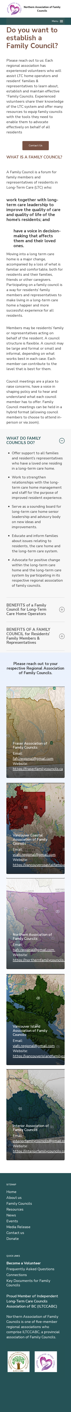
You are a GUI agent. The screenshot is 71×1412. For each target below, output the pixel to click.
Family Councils (19, 1203)
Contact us (15, 1233)
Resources (14, 1209)
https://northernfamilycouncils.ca (40, 960)
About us (14, 1198)
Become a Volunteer (23, 1263)
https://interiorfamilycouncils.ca (39, 1151)
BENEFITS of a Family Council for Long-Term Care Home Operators (26, 610)
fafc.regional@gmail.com (33, 758)
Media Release (18, 1227)
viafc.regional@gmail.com (34, 1045)
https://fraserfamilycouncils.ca (38, 768)
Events (12, 1221)
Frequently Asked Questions (30, 1269)
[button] (55, 21)
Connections (16, 1275)
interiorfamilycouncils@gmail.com (41, 1140)
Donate (12, 1239)
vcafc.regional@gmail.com (34, 854)
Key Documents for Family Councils (28, 1283)
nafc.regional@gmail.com (34, 949)
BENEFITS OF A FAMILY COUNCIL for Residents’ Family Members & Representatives (28, 636)
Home (11, 1192)
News (11, 1215)
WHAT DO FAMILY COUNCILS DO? (23, 440)
